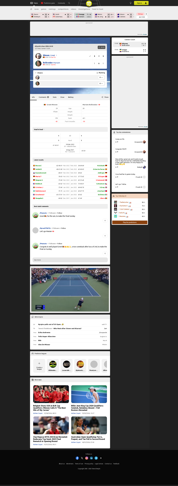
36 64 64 (81, 165)
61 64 (80, 198)
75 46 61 (81, 184)
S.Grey (102, 187)
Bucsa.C (38, 165)
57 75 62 (81, 176)
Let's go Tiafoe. (120, 184)
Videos (73, 9)
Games (43, 9)
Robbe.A (38, 184)
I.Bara (102, 198)
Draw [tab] (62, 97)
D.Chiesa (101, 194)
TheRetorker (123, 202)
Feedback (116, 464)
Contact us (108, 464)
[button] (69, 3)
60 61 (60, 173)
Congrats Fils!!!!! (120, 149)
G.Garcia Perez (99, 169)
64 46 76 (81, 187)
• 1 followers (51, 213)
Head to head (97, 9)
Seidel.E (38, 169)
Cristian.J (39, 187)
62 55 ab (81, 180)
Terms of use (79, 464)
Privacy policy (89, 464)
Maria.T (38, 176)
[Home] (31, 9)
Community (61, 3)
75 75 (60, 191)
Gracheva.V (39, 194)
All (142, 17)
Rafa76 (121, 213)
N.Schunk (101, 165)
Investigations (84, 9)
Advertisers (69, 464)
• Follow (59, 213)
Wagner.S (39, 180)
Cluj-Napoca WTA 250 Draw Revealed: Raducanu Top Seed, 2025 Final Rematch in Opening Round (50, 439)
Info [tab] (33, 97)
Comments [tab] (43, 97)
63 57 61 (59, 194)
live (140, 14)
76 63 (60, 176)
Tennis (36, 3)
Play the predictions (130, 222)
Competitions (63, 9)
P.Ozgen (101, 176)
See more (37, 260)
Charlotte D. (123, 206)
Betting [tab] (70, 97)
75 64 (60, 180)
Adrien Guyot (38, 413)
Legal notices (99, 464)
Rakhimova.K (40, 191)
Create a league (39, 368)
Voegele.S (39, 198)
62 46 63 (81, 169)
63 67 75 (81, 191)
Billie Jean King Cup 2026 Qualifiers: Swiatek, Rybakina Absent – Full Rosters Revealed (87, 408)
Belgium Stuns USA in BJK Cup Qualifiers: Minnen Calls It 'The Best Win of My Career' (49, 408)
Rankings (52, 9)
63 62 (60, 184)
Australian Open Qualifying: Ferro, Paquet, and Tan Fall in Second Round (88, 438)
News (36, 9)
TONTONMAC (124, 209)
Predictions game (49, 3)
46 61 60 (59, 169)
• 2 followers (55, 228)
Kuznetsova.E (40, 173)
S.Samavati (100, 180)
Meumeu (122, 216)
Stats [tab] (55, 97)
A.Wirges (101, 173)
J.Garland (101, 191)
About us (62, 464)
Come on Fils (119, 139)
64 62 (60, 198)
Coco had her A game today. (125, 174)
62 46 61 (59, 165)
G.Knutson (100, 184)
